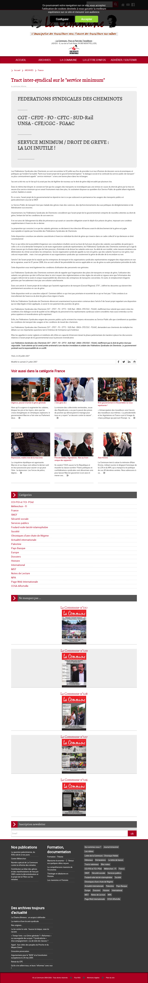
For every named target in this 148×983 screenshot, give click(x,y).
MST (13, 569)
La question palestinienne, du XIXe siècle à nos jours (23, 853)
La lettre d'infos (94, 60)
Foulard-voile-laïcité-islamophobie (29, 527)
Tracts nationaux (91, 864)
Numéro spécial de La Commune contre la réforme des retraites (24, 863)
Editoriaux (89, 860)
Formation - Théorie (55, 856)
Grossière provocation (20, 951)
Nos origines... (17, 925)
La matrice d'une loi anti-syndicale (25, 921)
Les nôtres (89, 851)
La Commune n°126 (74, 780)
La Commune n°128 (74, 694)
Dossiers (16, 556)
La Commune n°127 (74, 737)
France (14, 510)
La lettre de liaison (115, 860)
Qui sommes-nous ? (93, 847)
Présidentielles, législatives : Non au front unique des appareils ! (71, 459)
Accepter (86, 19)
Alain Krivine (103, 457)
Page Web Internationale (24, 581)
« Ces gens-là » (60, 402)
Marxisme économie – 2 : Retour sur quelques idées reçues (60, 861)
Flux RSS (77, 978)
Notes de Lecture (20, 573)
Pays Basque (18, 548)
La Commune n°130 (74, 608)
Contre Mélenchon (18, 858)
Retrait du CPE (17, 961)
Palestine (16, 544)
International (18, 565)
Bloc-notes (105, 864)
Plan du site (110, 978)
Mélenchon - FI (19, 506)
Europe (15, 552)
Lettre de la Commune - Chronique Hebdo (101, 855)
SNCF (14, 514)
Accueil (21, 60)
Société (15, 531)
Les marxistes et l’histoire (57, 880)
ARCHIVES (44, 60)
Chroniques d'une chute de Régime (30, 535)
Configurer (62, 19)
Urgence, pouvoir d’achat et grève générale (28, 402)
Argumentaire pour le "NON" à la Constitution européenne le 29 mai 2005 (29, 956)
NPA (13, 577)
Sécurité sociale (19, 518)
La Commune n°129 (74, 651)
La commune (68, 60)
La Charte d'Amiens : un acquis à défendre (28, 917)
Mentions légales (93, 978)
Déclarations (100, 860)
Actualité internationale (23, 539)
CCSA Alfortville (19, 586)
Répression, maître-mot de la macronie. (27, 457)
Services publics (20, 523)
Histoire (15, 560)
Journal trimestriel (111, 847)
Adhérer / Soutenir (124, 60)
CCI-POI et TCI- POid (22, 502)
